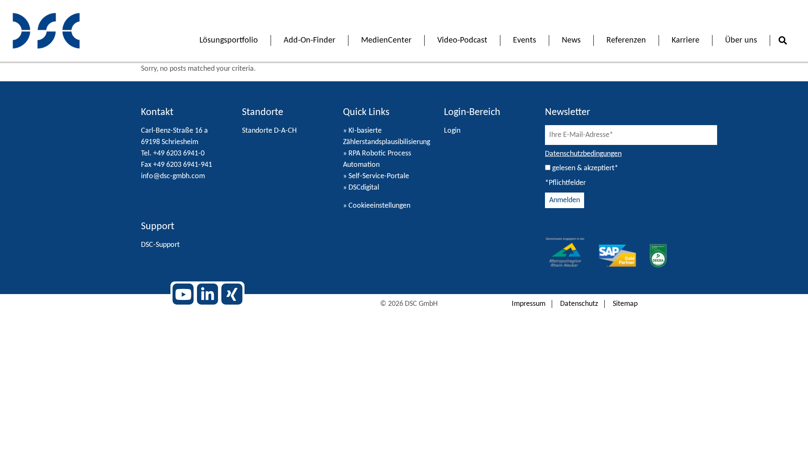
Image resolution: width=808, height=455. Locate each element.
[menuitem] (783, 41)
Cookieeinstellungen (379, 206)
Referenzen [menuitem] (626, 40)
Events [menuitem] (524, 40)
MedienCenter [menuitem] (386, 40)
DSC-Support (160, 245)
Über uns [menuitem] (741, 40)
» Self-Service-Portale (376, 176)
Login (452, 131)
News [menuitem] (571, 40)
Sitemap (625, 304)
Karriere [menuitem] (685, 40)
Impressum (528, 304)
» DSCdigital (361, 188)
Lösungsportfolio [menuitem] (228, 40)
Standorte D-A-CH (269, 131)
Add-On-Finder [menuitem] (309, 40)
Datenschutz (579, 304)
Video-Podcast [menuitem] (462, 40)
